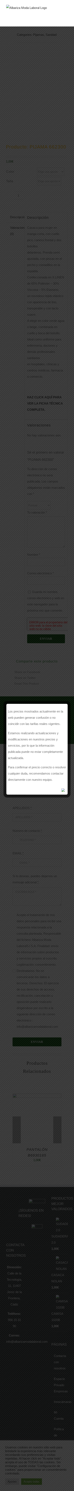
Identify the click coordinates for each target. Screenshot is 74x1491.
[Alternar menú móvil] (66, 13)
